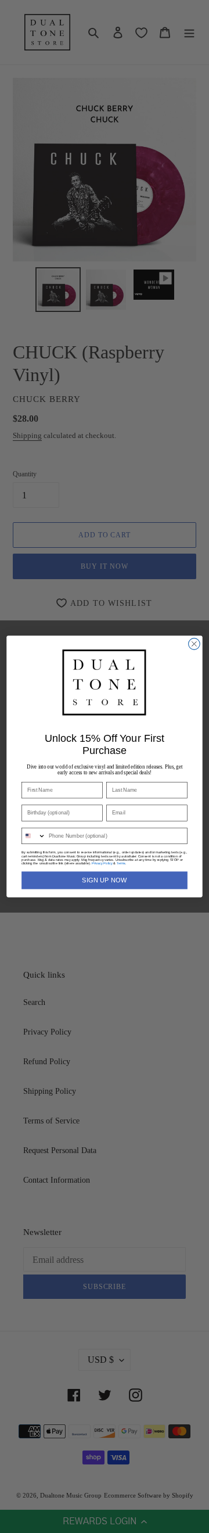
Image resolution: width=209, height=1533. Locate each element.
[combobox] (34, 835)
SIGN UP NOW (104, 880)
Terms (121, 863)
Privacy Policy (102, 863)
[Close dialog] (194, 644)
